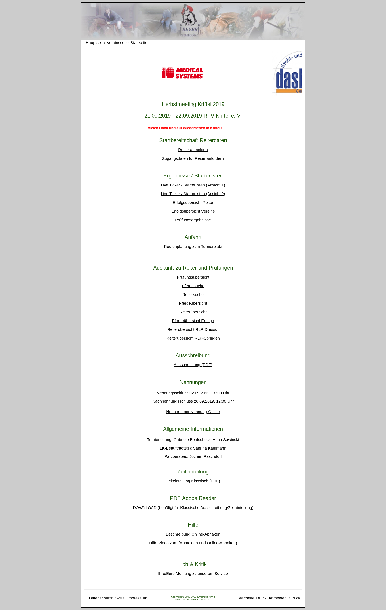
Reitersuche (193, 294)
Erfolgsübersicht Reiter (193, 202)
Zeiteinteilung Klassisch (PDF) (193, 481)
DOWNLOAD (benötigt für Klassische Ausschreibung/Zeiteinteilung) (193, 507)
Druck (261, 598)
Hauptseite (95, 42)
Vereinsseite (118, 42)
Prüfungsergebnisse (193, 220)
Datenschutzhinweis (107, 598)
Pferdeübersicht (193, 303)
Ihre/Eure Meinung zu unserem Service (193, 573)
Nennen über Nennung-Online (193, 411)
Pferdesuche (193, 286)
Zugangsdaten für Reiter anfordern (193, 158)
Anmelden (278, 598)
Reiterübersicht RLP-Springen (193, 338)
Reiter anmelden (193, 150)
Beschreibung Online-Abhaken (193, 534)
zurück (294, 598)
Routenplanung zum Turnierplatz (193, 246)
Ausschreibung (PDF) (193, 365)
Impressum (137, 598)
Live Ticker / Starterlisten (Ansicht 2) (193, 194)
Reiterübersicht (193, 312)
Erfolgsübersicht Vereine (193, 211)
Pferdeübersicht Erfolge (193, 321)
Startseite (138, 42)
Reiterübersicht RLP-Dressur (193, 329)
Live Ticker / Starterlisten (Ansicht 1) (193, 185)
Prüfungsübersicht (193, 277)
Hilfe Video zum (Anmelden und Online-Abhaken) (193, 543)
